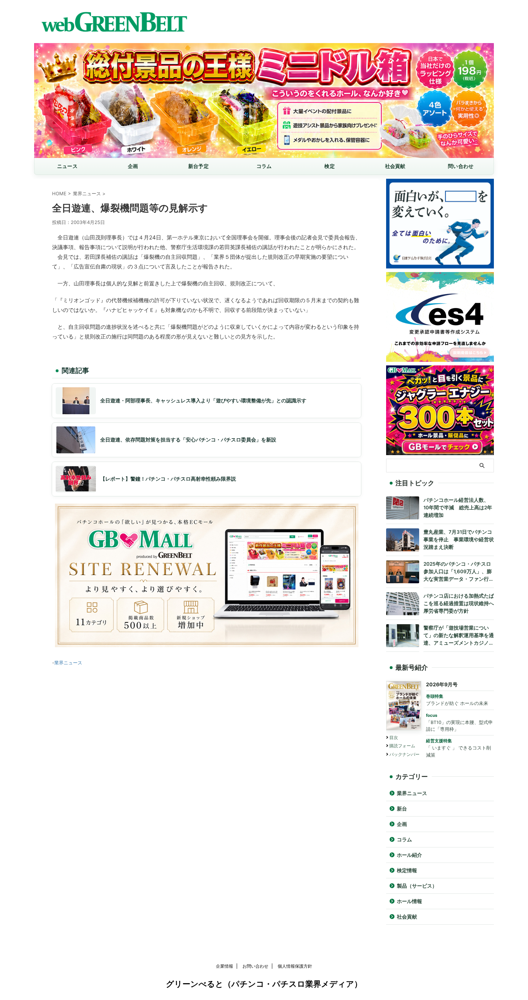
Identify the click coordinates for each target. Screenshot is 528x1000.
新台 (402, 809)
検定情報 (407, 870)
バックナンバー (404, 754)
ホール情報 (409, 901)
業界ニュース (68, 662)
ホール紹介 (409, 855)
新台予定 (198, 166)
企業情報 (224, 966)
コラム (264, 166)
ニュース (67, 166)
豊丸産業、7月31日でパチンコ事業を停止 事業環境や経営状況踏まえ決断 (458, 539)
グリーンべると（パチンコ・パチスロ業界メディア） (264, 984)
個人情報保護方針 (295, 966)
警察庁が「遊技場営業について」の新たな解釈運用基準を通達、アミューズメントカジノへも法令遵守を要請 (458, 636)
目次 (393, 737)
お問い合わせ (255, 966)
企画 (133, 166)
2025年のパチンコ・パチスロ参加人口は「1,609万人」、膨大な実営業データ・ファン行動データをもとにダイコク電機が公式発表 (458, 572)
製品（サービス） (417, 886)
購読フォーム (402, 745)
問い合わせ (460, 166)
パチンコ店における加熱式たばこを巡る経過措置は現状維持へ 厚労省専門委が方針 (458, 603)
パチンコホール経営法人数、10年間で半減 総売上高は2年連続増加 (457, 507)
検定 (329, 166)
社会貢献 (395, 166)
